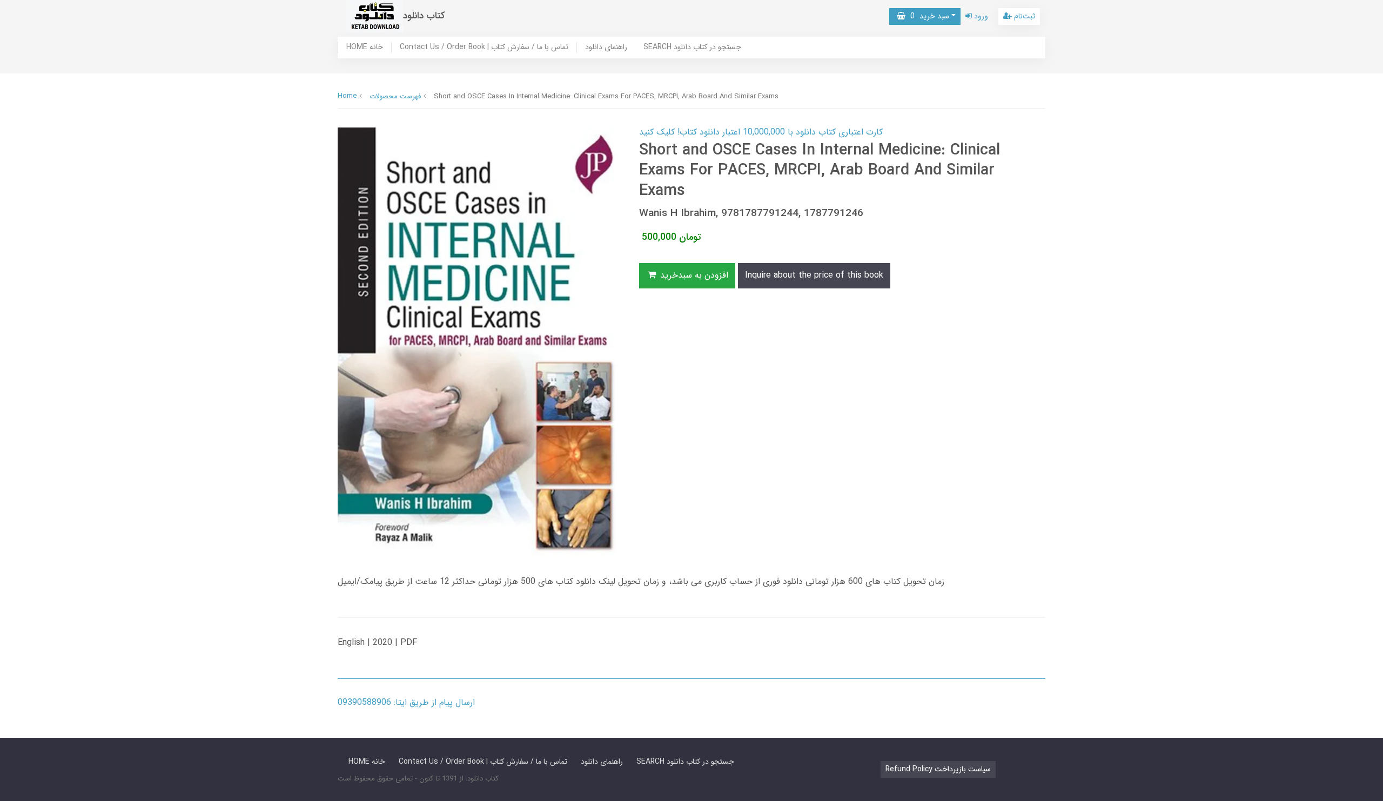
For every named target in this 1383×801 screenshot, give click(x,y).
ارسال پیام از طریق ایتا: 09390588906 (406, 702)
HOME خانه (364, 47)
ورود (980, 16)
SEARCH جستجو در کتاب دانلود (692, 47)
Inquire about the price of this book (814, 275)
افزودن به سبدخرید (692, 275)
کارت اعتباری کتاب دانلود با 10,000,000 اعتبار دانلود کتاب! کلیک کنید (761, 132)
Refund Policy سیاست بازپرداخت (938, 769)
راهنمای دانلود (606, 47)
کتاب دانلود (424, 16)
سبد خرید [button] (927, 16)
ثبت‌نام (1023, 16)
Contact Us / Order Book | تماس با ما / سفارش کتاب (484, 47)
